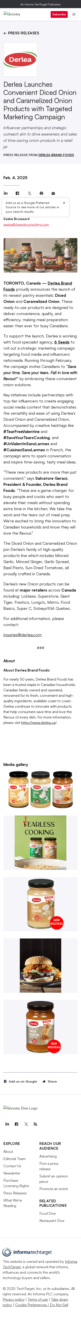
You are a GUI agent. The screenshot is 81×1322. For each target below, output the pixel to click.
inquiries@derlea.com (22, 634)
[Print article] (41, 193)
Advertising (48, 1156)
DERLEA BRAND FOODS (56, 155)
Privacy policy (14, 1299)
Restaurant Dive (51, 1220)
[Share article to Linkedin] (5, 193)
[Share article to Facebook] (17, 193)
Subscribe (59, 14)
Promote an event (53, 1188)
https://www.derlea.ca (38, 722)
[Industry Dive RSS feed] (35, 1124)
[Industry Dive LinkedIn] (7, 1124)
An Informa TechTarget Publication (40, 4)
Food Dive (47, 1213)
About (8, 1151)
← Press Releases (21, 33)
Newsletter (11, 1173)
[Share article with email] (53, 193)
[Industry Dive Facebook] (16, 1124)
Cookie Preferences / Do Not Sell (41, 1305)
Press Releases (15, 1193)
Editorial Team (14, 1158)
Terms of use (37, 1299)
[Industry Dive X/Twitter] (26, 1124)
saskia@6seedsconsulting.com (26, 224)
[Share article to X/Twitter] (29, 193)
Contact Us (12, 1166)
